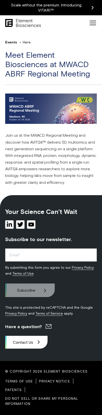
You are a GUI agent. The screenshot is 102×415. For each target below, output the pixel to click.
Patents (13, 390)
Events (11, 42)
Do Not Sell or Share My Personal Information (41, 401)
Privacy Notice (54, 381)
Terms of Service (49, 313)
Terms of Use (23, 273)
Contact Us (23, 342)
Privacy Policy (83, 267)
